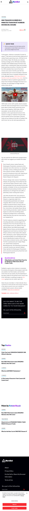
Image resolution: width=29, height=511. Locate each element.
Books (3, 349)
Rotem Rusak (5, 29)
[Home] (7, 461)
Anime (3, 428)
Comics (4, 367)
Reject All (14, 504)
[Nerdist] (14, 2)
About (7, 468)
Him (8, 293)
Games (3, 358)
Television (5, 419)
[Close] (26, 493)
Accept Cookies (14, 508)
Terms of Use (9, 480)
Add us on (21, 30)
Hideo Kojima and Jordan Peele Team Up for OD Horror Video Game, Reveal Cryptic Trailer (16, 261)
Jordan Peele (13, 293)
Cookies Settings (14, 500)
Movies (4, 16)
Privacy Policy (9, 471)
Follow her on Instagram (13, 289)
